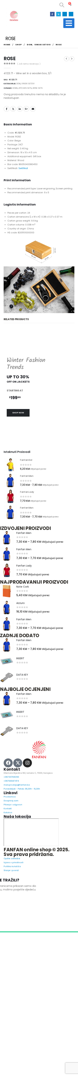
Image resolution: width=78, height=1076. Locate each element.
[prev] (66, 58)
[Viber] (71, 14)
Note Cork (22, 609)
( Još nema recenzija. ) (28, 63)
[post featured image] (7, 560)
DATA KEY (22, 697)
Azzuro (20, 626)
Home (15, 88)
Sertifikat (23, 191)
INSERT (20, 681)
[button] (61, 5)
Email (33, 109)
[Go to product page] (10, 487)
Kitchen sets (25, 88)
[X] (58, 14)
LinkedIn (20, 109)
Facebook (6, 109)
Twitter (13, 109)
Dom (18, 83)
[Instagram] (64, 14)
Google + (26, 109)
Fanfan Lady (24, 588)
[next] (71, 58)
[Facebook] (52, 14)
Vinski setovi (27, 83)
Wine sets (38, 88)
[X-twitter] (17, 785)
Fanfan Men (23, 556)
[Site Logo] (14, 16)
